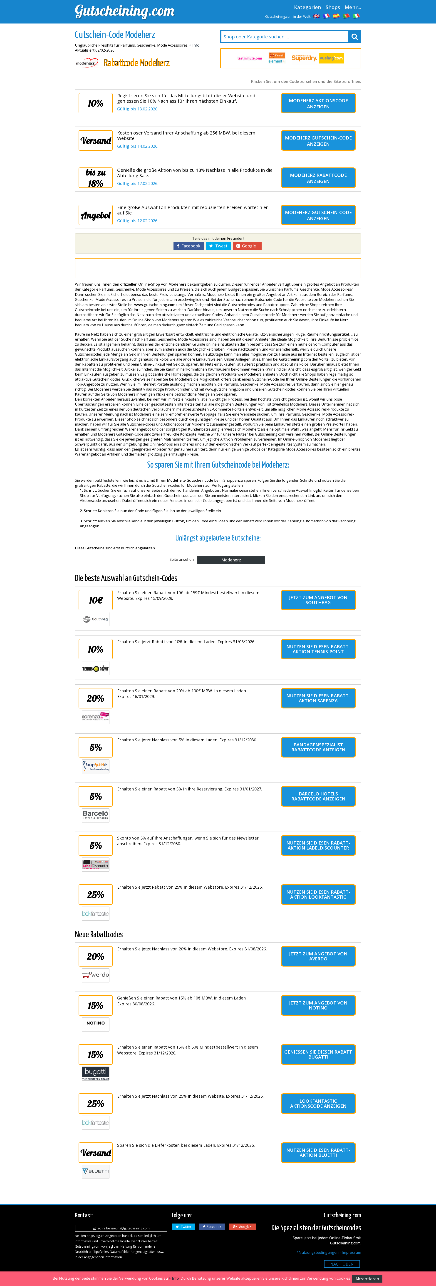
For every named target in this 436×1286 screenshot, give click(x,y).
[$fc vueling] (331, 58)
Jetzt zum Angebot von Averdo (318, 956)
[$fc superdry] (304, 58)
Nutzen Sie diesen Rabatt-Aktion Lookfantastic (318, 894)
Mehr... (353, 7)
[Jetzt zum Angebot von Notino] (95, 1024)
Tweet (220, 246)
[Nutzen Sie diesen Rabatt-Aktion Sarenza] (95, 717)
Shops (333, 7)
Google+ (249, 246)
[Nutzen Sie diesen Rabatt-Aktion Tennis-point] (95, 668)
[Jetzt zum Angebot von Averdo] (95, 975)
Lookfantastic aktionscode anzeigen (318, 1103)
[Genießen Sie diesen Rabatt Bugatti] (95, 1074)
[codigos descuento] (336, 15)
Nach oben (342, 1264)
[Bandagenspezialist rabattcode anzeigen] (95, 766)
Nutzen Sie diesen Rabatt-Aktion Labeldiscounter (318, 845)
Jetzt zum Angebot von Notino (318, 1005)
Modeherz (231, 560)
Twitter (185, 1226)
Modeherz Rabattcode (318, 175)
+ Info (194, 45)
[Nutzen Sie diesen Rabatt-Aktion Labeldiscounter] (95, 864)
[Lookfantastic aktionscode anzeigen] (95, 1123)
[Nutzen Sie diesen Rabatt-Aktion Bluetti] (95, 1172)
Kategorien (307, 7)
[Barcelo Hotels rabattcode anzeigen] (95, 815)
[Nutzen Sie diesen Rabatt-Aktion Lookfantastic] (95, 914)
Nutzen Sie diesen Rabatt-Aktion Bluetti (318, 1152)
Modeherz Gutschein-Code (318, 138)
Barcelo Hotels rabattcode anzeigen (318, 796)
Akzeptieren (367, 1278)
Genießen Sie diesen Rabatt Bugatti (318, 1054)
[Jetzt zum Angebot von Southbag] (95, 619)
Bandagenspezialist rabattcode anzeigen (318, 747)
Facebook (189, 246)
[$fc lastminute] (249, 58)
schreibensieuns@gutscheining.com (123, 1228)
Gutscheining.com (124, 10)
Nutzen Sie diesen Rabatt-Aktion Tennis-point (318, 649)
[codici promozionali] (356, 15)
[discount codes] (316, 15)
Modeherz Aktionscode (318, 100)
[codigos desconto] (346, 15)
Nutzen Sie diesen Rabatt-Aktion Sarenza (318, 698)
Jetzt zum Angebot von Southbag (318, 600)
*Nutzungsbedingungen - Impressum (329, 1252)
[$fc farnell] (277, 58)
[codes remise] (326, 15)
